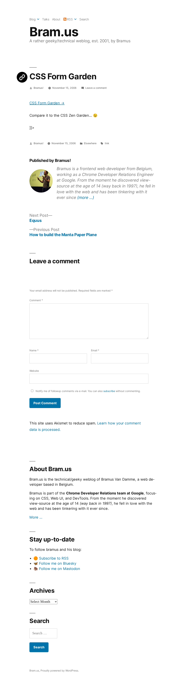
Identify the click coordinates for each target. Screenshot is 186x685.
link (107, 143)
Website (34, 370)
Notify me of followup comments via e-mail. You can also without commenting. (88, 391)
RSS (70, 19)
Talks (45, 19)
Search (84, 19)
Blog (32, 19)
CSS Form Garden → (46, 103)
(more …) (85, 197)
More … (35, 517)
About (56, 19)
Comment (36, 300)
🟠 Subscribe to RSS (51, 558)
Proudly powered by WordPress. (60, 670)
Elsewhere (90, 143)
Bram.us (53, 31)
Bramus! (38, 87)
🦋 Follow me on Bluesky (54, 563)
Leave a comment (96, 87)
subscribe (109, 391)
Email (95, 350)
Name (34, 350)
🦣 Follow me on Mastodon (56, 568)
